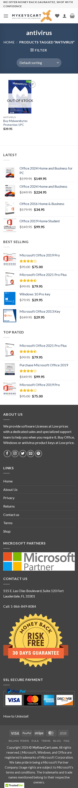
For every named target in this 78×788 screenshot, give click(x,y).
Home (9, 42)
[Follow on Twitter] (22, 453)
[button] (5, 16)
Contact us (11, 515)
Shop (7, 531)
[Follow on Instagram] (15, 453)
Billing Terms (19, 740)
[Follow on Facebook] (7, 453)
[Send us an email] (30, 453)
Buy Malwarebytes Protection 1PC (15, 123)
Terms (8, 523)
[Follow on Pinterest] (38, 453)
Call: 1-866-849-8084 (19, 606)
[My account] (64, 16)
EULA (35, 740)
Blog (57, 740)
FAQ (66, 740)
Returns (9, 506)
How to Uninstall (15, 716)
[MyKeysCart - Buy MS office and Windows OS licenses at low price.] (32, 16)
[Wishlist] (57, 16)
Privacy (9, 498)
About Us (10, 489)
